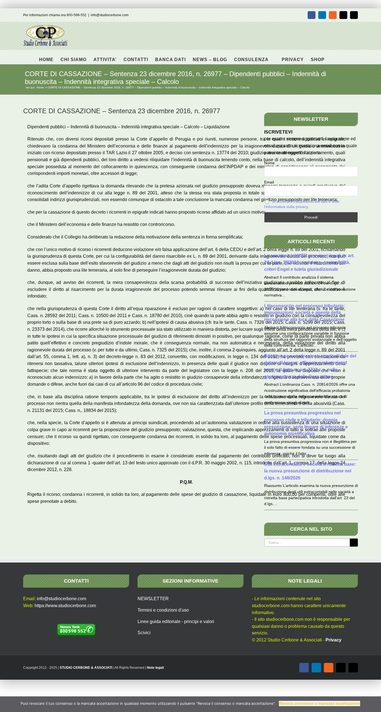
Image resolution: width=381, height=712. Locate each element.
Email (269, 182)
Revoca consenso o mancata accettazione (319, 703)
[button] (333, 57)
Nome (269, 163)
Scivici (144, 632)
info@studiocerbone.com (110, 15)
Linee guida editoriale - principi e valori (176, 621)
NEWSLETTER (153, 598)
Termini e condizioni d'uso (163, 610)
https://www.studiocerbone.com (65, 605)
